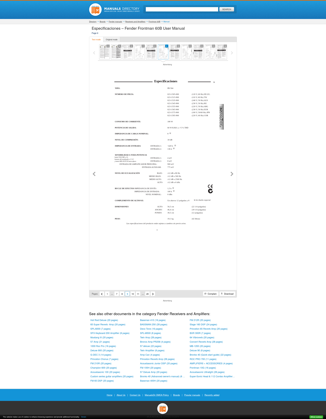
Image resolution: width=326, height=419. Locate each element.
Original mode (111, 39)
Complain (212, 293)
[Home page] (95, 10)
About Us (121, 394)
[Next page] (232, 174)
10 (133, 293)
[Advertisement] (163, 69)
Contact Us (135, 394)
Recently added (212, 394)
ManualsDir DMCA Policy (157, 394)
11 (138, 293)
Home (109, 394)
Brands (176, 394)
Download (228, 293)
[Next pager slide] (232, 53)
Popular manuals (192, 394)
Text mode (96, 39)
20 (147, 293)
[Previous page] (94, 174)
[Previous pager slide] (94, 53)
